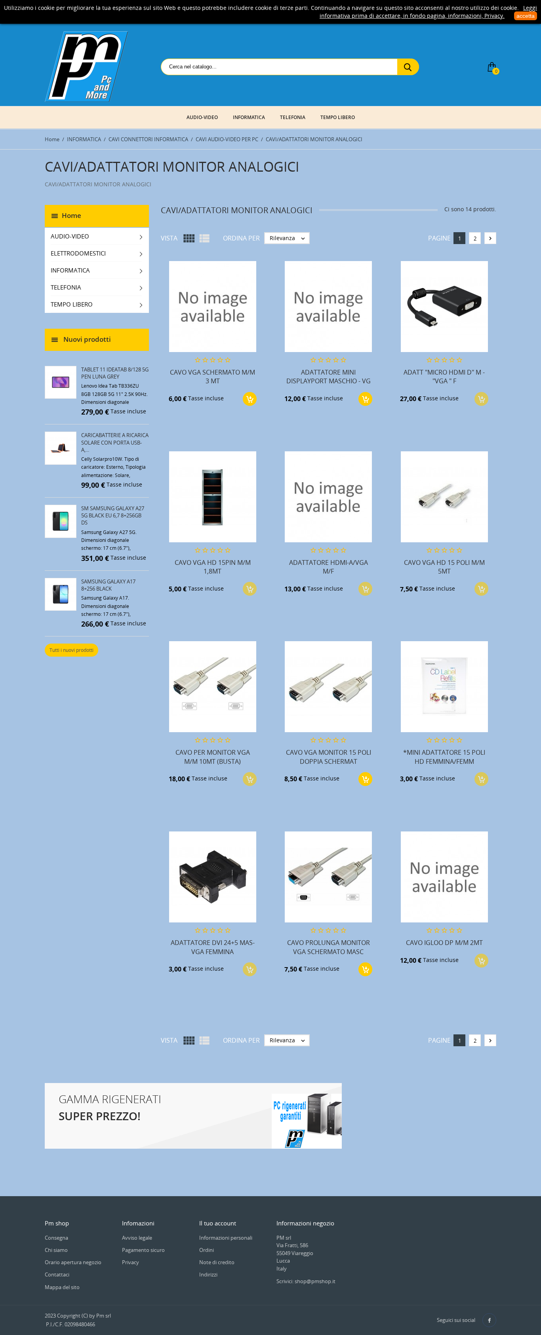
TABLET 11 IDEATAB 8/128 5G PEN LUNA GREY (115, 373)
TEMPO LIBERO (337, 117)
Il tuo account (217, 1223)
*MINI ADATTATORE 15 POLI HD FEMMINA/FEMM (444, 756)
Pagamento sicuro (143, 1250)
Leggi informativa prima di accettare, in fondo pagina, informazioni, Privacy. (428, 11)
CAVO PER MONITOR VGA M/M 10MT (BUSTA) (212, 756)
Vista (169, 238)
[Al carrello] (250, 399)
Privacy (130, 1262)
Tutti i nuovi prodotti (71, 650)
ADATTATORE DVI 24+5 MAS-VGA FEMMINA (213, 947)
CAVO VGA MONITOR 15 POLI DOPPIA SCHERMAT (328, 756)
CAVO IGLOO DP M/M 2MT (444, 942)
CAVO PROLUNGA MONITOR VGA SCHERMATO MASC (328, 947)
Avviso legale (137, 1237)
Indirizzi (208, 1274)
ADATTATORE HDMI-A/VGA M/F (328, 567)
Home (71, 215)
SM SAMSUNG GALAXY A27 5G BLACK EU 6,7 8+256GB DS (112, 515)
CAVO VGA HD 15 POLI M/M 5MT (444, 567)
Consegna (56, 1237)
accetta (525, 16)
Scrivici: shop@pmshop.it (305, 1281)
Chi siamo (56, 1250)
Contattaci (57, 1274)
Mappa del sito (62, 1287)
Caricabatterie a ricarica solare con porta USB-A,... (115, 442)
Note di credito (216, 1262)
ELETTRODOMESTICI (78, 253)
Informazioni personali (225, 1237)
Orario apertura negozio (73, 1262)
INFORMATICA (249, 117)
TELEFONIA (292, 117)
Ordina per (241, 238)
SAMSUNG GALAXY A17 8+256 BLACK (108, 585)
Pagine (439, 238)
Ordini (206, 1250)
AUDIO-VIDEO (202, 117)
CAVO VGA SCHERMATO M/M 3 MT (212, 376)
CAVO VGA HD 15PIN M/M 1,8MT (213, 567)
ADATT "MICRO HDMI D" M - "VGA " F (444, 376)
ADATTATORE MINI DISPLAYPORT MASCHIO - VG (328, 376)
